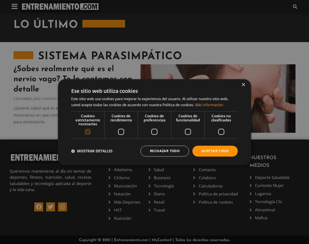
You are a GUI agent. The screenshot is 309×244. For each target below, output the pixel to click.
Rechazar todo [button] (165, 150)
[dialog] (154, 122)
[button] (91, 151)
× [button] (243, 85)
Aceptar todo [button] (215, 150)
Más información (209, 104)
